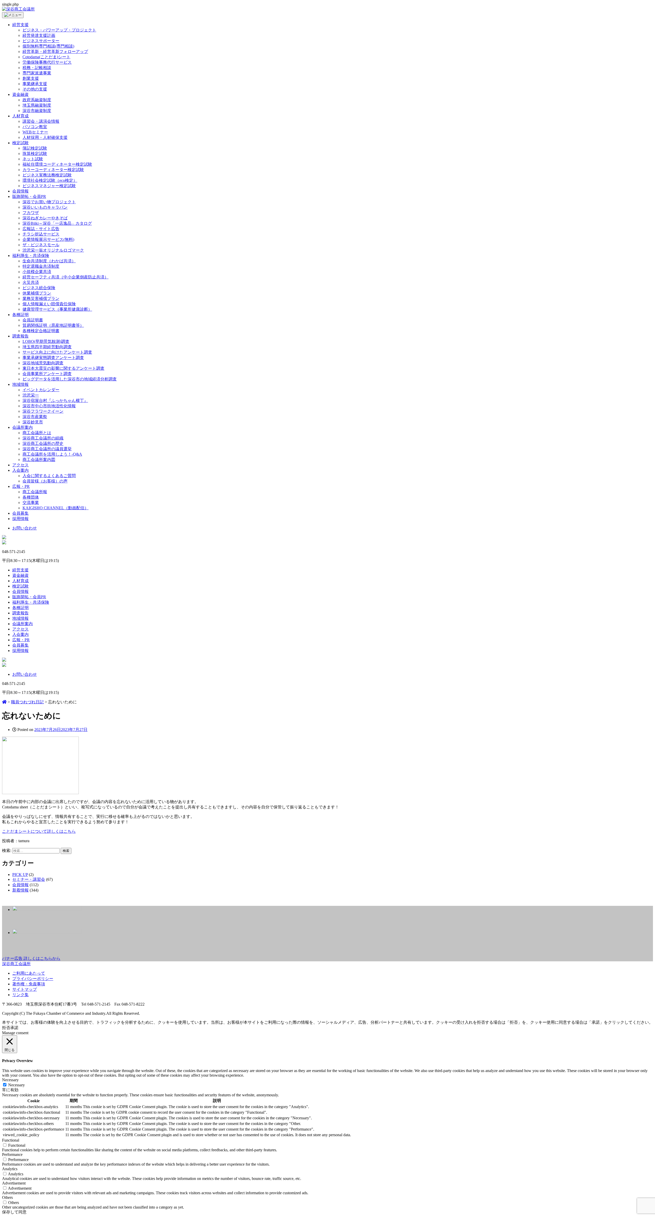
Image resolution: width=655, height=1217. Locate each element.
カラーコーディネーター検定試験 (53, 169)
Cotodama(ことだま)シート (46, 57)
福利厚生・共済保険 (30, 255)
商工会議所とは (37, 433)
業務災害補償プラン (41, 298)
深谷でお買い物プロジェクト (49, 202)
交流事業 (31, 502)
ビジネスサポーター (41, 41)
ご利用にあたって (28, 973)
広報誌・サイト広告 (41, 229)
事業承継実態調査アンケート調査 (53, 357)
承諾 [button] (14, 1028)
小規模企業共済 (37, 271)
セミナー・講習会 (28, 879)
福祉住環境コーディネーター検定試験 (57, 164)
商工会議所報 (35, 492)
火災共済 (31, 282)
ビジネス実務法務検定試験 (47, 175)
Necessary (16, 1085)
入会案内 (20, 470)
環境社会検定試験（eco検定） (50, 180)
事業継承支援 (35, 84)
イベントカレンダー (41, 390)
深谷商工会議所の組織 (43, 438)
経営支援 (20, 24)
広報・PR (21, 486)
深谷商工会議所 (16, 964)
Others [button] (7, 1197)
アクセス (20, 465)
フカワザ (31, 212)
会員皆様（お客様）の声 (45, 481)
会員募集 (20, 513)
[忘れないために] (40, 793)
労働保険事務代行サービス (47, 62)
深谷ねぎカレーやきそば (45, 218)
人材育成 (20, 116)
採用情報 (20, 518)
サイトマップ (24, 989)
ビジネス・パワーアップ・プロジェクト (59, 30)
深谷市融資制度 (37, 110)
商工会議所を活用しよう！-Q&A (52, 454)
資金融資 (20, 94)
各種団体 (31, 497)
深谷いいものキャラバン (45, 207)
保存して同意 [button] (14, 1212)
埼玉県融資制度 (37, 105)
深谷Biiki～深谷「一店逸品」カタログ (57, 223)
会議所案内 (22, 427)
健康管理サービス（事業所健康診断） (57, 309)
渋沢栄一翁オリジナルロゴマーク (53, 250)
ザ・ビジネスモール (41, 245)
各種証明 (20, 314)
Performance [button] (12, 1154)
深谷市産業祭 (35, 416)
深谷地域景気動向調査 (43, 363)
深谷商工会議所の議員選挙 (47, 449)
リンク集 (20, 995)
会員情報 (20, 191)
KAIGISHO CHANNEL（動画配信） (56, 508)
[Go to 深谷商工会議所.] (4, 702)
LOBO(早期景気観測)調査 (46, 341)
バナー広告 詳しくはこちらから (31, 958)
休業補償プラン (37, 293)
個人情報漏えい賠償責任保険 (49, 304)
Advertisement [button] (14, 1183)
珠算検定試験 (35, 153)
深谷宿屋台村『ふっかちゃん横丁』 (55, 400)
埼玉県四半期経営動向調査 (47, 347)
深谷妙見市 (33, 422)
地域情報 (20, 384)
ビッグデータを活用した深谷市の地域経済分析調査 (70, 379)
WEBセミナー (35, 132)
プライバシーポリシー (32, 978)
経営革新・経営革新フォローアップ (55, 51)
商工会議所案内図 (39, 459)
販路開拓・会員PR (29, 196)
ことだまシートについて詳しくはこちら (39, 831)
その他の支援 (35, 89)
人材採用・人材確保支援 (45, 137)
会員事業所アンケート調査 (47, 373)
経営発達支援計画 (39, 35)
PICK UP (20, 874)
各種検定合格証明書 (41, 331)
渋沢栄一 (31, 395)
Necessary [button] (10, 1080)
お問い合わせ (24, 528)
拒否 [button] (6, 1028)
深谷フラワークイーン (43, 411)
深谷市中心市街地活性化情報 (49, 406)
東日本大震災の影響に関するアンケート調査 (63, 368)
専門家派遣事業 (37, 73)
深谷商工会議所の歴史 (43, 443)
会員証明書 (33, 320)
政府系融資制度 (37, 100)
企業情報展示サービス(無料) (48, 239)
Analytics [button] (9, 1169)
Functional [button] (10, 1140)
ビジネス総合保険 (39, 288)
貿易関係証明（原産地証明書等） (53, 325)
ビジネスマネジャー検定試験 (49, 186)
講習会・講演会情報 (41, 121)
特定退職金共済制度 (41, 266)
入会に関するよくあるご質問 (49, 476)
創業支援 (31, 78)
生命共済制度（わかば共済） (49, 261)
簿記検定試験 (35, 148)
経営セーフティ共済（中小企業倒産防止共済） (65, 277)
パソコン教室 (35, 127)
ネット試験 (33, 159)
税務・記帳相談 (37, 67)
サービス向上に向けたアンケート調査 (57, 352)
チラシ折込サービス (41, 234)
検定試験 (20, 143)
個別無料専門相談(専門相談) (48, 46)
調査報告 (20, 336)
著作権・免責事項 (28, 984)
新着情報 (20, 890)
